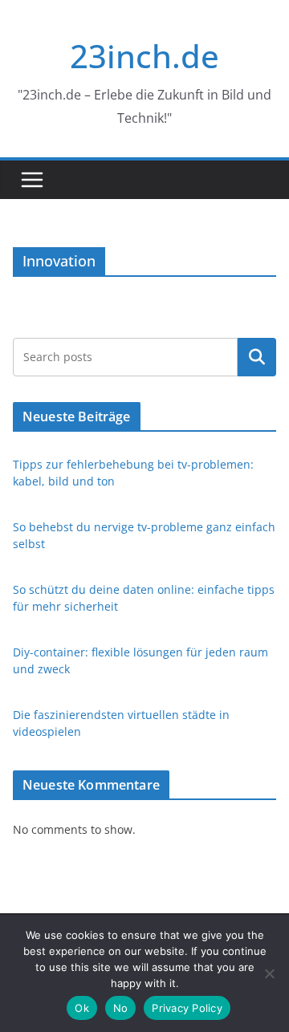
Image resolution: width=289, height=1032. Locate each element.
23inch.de (144, 56)
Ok (82, 1008)
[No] (269, 973)
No (120, 1008)
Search (257, 357)
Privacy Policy (187, 1008)
